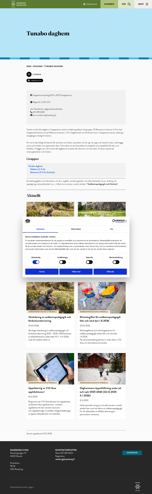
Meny (141, 4)
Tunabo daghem (35, 166)
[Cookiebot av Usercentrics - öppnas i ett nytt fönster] (116, 221)
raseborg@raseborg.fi (65, 459)
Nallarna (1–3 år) (37, 169)
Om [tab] (111, 229)
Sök (124, 4)
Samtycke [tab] (40, 229)
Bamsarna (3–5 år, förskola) (42, 172)
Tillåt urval (76, 272)
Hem (28, 66)
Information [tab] (76, 229)
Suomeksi (109, 4)
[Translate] (90, 4)
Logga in (31, 487)
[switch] (62, 262)
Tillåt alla (110, 272)
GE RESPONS (132, 453)
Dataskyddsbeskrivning (18, 487)
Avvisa (42, 272)
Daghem (37, 66)
